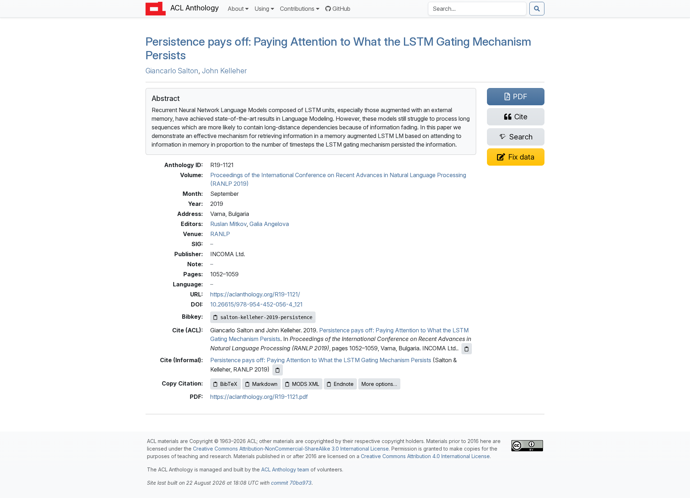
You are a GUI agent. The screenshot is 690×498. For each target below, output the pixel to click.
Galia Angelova (269, 223)
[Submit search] (536, 8)
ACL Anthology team (285, 469)
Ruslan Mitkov (228, 223)
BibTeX (229, 384)
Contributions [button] (297, 8)
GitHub (341, 8)
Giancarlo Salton (172, 70)
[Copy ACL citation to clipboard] (466, 348)
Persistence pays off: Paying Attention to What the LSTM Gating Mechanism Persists (320, 360)
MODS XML (305, 384)
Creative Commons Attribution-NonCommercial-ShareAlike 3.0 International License (291, 449)
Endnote (344, 384)
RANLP (220, 234)
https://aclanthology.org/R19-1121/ (255, 294)
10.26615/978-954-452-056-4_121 (256, 304)
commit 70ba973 (291, 483)
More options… (379, 384)
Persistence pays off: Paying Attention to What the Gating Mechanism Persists (338, 48)
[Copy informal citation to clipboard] (277, 369)
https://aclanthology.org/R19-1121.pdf (259, 396)
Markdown (264, 384)
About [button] (235, 8)
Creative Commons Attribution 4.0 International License (425, 456)
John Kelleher (224, 70)
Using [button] (261, 8)
